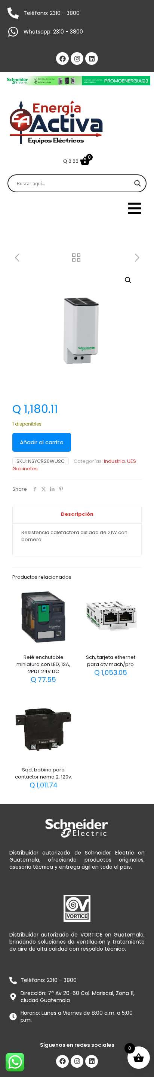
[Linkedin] (91, 58)
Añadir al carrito (42, 442)
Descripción (77, 514)
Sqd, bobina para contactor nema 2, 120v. (43, 773)
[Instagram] (77, 58)
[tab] (77, 514)
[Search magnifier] (137, 183)
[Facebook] (62, 58)
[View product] (66, 605)
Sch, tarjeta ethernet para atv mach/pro (110, 661)
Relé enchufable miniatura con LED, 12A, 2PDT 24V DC (43, 664)
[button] (128, 280)
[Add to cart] (66, 595)
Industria (114, 461)
